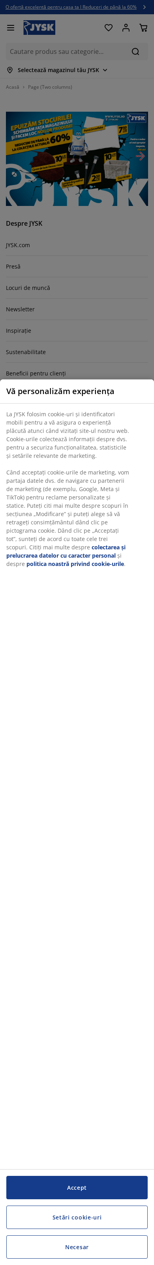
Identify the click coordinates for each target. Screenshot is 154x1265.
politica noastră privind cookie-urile (75, 564)
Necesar (77, 1247)
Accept (77, 1187)
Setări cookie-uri (77, 1217)
